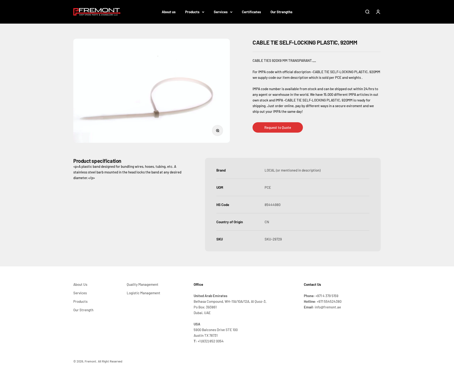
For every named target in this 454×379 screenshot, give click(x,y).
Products (192, 12)
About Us (80, 284)
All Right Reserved (110, 361)
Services (221, 12)
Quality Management (142, 284)
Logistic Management (143, 293)
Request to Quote (277, 127)
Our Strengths (281, 12)
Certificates (251, 12)
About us (169, 12)
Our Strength (83, 310)
